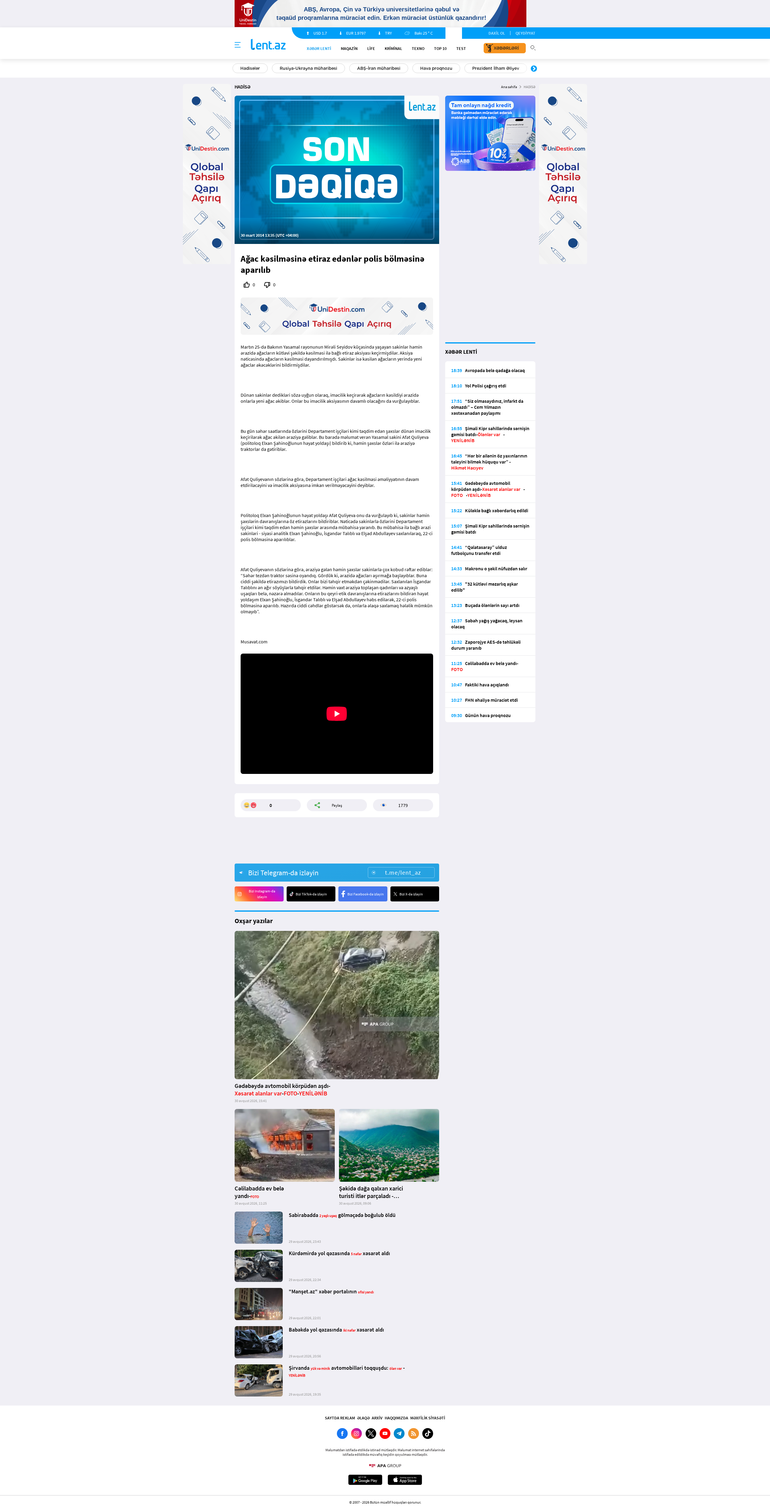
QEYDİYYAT (525, 33)
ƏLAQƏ (363, 1418)
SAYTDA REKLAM (340, 1418)
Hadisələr (250, 68)
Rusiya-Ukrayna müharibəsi (308, 68)
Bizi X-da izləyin (411, 894)
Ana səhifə (509, 87)
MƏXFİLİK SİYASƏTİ (427, 1418)
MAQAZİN (349, 48)
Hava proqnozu (436, 68)
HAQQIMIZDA (396, 1418)
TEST (461, 48)
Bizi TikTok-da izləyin (311, 894)
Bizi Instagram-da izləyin (262, 894)
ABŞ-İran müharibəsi (378, 68)
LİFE (371, 48)
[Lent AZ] (268, 45)
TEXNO (418, 48)
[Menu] (238, 45)
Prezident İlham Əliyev (495, 68)
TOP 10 (440, 48)
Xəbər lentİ (319, 48)
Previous (236, 68)
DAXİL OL (496, 33)
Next (533, 68)
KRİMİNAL (393, 48)
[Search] (533, 47)
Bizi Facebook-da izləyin (365, 894)
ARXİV (377, 1418)
